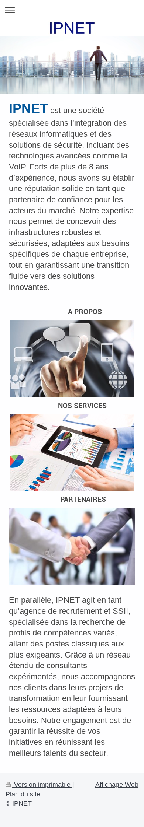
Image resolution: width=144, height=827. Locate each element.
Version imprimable (42, 784)
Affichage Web (116, 784)
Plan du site (23, 794)
